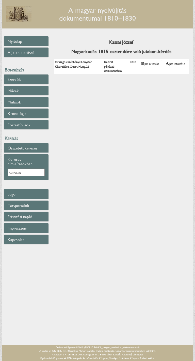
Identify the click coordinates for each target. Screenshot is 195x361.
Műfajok (14, 102)
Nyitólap (15, 41)
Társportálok (18, 205)
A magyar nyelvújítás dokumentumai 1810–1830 (97, 14)
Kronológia (17, 113)
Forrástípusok (19, 125)
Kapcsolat (16, 239)
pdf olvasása (151, 63)
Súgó (11, 194)
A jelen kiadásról (22, 52)
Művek (13, 91)
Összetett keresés (22, 148)
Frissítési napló (20, 216)
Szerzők (14, 79)
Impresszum (17, 228)
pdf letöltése (177, 63)
